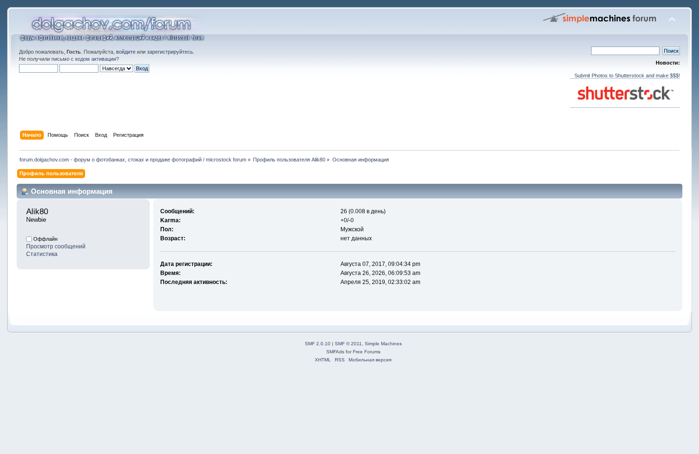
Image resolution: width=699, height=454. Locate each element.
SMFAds (335, 351)
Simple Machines (383, 343)
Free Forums (366, 351)
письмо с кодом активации (83, 59)
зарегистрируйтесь (170, 52)
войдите (126, 52)
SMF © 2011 (348, 343)
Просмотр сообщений (56, 246)
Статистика (42, 254)
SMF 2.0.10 (317, 343)
